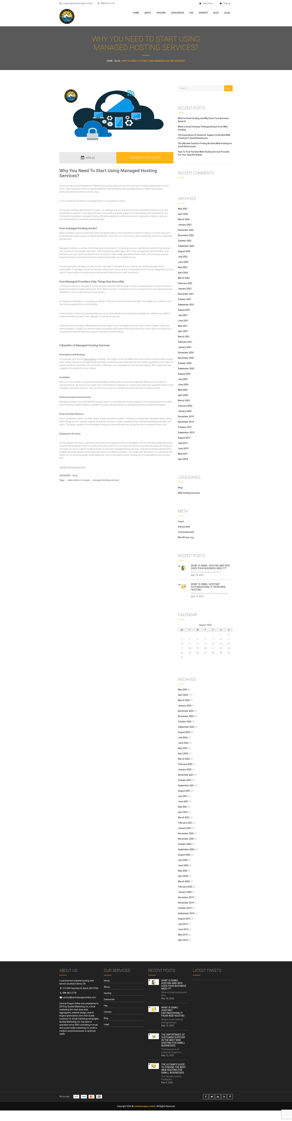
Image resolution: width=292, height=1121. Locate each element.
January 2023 (184, 224)
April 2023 (183, 214)
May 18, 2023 (197, 575)
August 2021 (184, 310)
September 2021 (186, 304)
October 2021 (184, 299)
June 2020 (183, 384)
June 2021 (183, 320)
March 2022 (184, 278)
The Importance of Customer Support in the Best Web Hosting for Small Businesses (173, 1040)
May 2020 (182, 390)
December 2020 (186, 352)
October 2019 (184, 427)
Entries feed (184, 526)
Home (136, 13)
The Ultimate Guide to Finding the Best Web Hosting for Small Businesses (173, 1068)
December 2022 (186, 230)
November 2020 (186, 358)
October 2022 (184, 240)
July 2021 (183, 315)
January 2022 (184, 288)
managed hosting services (126, 449)
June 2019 (183, 448)
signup (227, 3)
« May (180, 661)
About (147, 13)
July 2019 (183, 443)
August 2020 (184, 374)
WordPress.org (186, 537)
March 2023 (184, 219)
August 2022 (184, 251)
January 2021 (184, 347)
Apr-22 (90, 157)
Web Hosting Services (189, 493)
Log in (181, 521)
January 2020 (184, 411)
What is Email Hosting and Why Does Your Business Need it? (210, 567)
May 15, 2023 (197, 596)
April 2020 (183, 395)
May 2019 (182, 454)
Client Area (208, 3)
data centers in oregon (90, 210)
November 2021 (186, 294)
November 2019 (186, 422)
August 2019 (184, 438)
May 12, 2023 (167, 1055)
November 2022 (186, 235)
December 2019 (186, 416)
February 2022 (185, 283)
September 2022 (186, 246)
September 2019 (186, 432)
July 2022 (183, 256)
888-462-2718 (108, 3)
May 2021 (182, 326)
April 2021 (183, 331)
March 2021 (184, 336)
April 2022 (183, 272)
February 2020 (185, 406)
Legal (227, 13)
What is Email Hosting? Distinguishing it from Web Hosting (208, 587)
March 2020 (184, 400)
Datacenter (177, 13)
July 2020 (183, 379)
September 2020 (186, 368)
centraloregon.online (144, 1106)
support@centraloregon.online (77, 3)
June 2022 (183, 262)
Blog (216, 13)
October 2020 (184, 363)
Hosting (161, 13)
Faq (191, 13)
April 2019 (183, 459)
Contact (203, 13)
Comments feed (186, 532)
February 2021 (185, 342)
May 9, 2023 (167, 1082)
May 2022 (182, 267)
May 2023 (182, 208)
